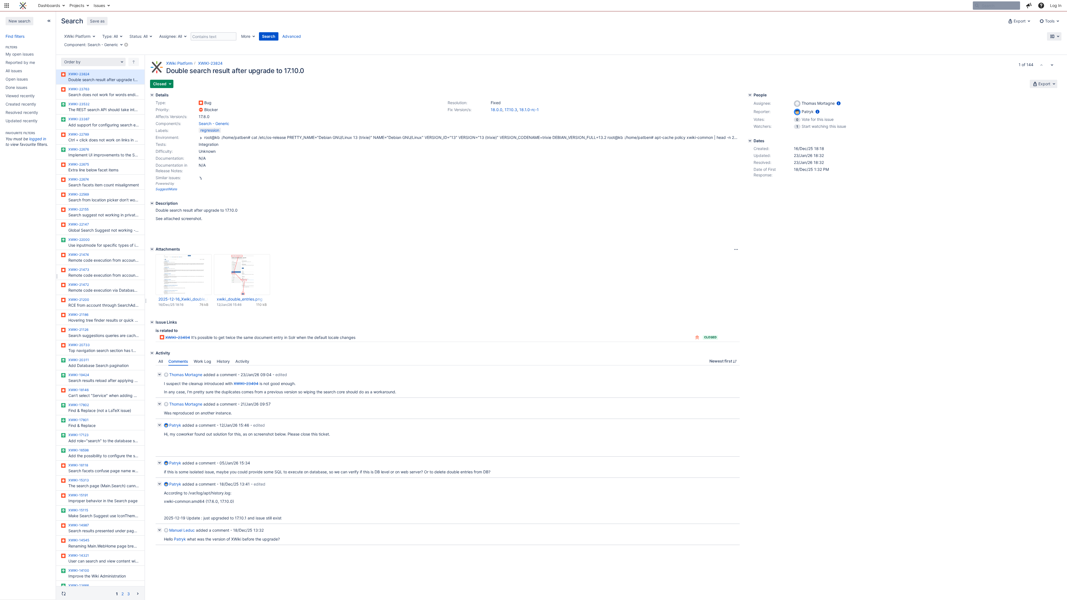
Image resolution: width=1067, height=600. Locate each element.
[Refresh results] (63, 593)
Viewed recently (20, 95)
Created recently (21, 104)
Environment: (167, 137)
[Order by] (133, 62)
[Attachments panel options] (736, 249)
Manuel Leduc (182, 530)
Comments (178, 361)
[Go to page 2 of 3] (138, 593)
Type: (161, 102)
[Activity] (152, 353)
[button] (7, 5)
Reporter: (762, 111)
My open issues (20, 54)
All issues (14, 70)
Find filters (15, 36)
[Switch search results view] (1054, 36)
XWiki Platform (179, 63)
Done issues (16, 87)
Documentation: (170, 158)
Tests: (161, 144)
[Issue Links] (152, 322)
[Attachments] (152, 249)
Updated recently (22, 120)
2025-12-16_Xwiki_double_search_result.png (183, 299)
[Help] (1041, 5)
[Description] (152, 203)
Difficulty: (164, 151)
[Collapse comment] (159, 374)
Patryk (175, 425)
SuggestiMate (166, 189)
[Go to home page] (23, 5)
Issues (99, 5)
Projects (76, 5)
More (245, 36)
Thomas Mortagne (185, 374)
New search (19, 21)
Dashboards (49, 5)
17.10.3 (511, 109)
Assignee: (762, 103)
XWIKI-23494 (177, 337)
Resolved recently (22, 112)
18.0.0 (496, 109)
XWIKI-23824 (210, 63)
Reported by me (20, 62)
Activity (242, 361)
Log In (1055, 5)
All (160, 361)
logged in (37, 138)
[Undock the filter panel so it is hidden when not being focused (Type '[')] (49, 21)
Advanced (291, 36)
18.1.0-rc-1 (529, 109)
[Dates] (750, 141)
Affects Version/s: (171, 116)
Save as (97, 21)
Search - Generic (214, 123)
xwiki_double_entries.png (240, 299)
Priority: (162, 109)
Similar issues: (168, 177)
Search (268, 36)
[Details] (152, 95)
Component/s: (168, 123)
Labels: (162, 130)
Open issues (17, 79)
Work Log (202, 361)
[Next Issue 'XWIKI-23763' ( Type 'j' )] (1052, 65)
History (223, 361)
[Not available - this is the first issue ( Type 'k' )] (1041, 65)
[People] (750, 95)
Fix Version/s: (460, 109)
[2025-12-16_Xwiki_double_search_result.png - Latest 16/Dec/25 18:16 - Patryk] (183, 274)
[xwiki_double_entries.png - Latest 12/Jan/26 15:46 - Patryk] (241, 274)
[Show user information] (838, 103)
